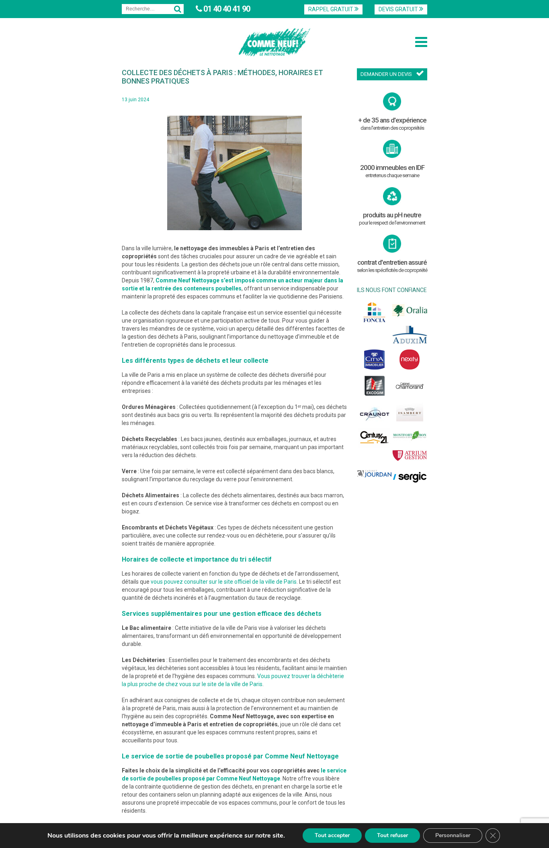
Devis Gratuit (399, 9)
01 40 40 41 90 (226, 9)
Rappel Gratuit (331, 9)
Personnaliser (452, 835)
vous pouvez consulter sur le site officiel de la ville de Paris (224, 581)
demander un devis (386, 74)
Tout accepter (332, 835)
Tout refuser (392, 835)
